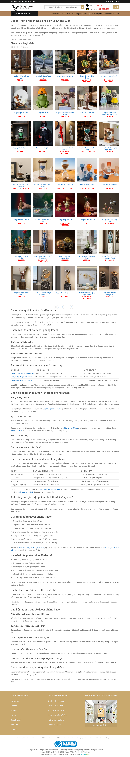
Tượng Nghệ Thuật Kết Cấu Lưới (21, 377)
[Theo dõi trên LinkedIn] (118, 1)
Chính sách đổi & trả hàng (57, 715)
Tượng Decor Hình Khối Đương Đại (109, 294)
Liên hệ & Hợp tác (97, 14)
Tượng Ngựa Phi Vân (21, 113)
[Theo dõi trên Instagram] (108, 1)
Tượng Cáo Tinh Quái (87, 113)
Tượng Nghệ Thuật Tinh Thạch (87, 257)
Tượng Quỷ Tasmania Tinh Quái (65, 114)
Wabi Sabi (14, 725)
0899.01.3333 (102, 5)
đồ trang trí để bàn (71, 428)
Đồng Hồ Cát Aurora (87, 184)
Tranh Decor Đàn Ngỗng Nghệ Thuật (87, 294)
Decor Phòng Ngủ (78, 738)
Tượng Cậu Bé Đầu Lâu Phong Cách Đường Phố (109, 114)
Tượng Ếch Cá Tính (42, 113)
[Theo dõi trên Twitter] (112, 1)
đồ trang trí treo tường (52, 409)
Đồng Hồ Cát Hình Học (109, 184)
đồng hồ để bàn (16, 430)
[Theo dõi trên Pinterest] (116, 1)
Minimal (14, 710)
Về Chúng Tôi (76, 14)
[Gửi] (82, 7)
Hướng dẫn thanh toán (56, 710)
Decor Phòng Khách (106, 738)
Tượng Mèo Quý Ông (43, 148)
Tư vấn (86, 14)
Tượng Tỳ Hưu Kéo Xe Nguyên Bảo (65, 257)
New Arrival (66, 14)
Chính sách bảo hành (112, 14)
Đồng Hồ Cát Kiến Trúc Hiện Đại (20, 185)
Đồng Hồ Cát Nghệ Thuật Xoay (20, 77)
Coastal (14, 729)
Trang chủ (14, 39)
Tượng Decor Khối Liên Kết (65, 293)
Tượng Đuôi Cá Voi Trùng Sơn (42, 77)
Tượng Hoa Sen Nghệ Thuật (87, 77)
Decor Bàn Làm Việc (92, 738)
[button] (116, 7)
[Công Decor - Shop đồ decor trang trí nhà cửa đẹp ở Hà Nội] (26, 7)
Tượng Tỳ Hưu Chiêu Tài (109, 76)
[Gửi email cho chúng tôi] (114, 1)
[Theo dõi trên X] (110, 1)
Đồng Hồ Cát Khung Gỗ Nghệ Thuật (109, 149)
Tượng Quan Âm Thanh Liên (43, 220)
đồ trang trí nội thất (26, 492)
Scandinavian (16, 720)
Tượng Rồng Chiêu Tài (65, 220)
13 (71, 307)
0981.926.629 (103, 9)
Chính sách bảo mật (55, 706)
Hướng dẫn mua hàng (56, 720)
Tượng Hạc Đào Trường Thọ (109, 220)
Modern (14, 706)
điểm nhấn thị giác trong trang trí (31, 547)
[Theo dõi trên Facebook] (106, 1)
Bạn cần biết (31, 738)
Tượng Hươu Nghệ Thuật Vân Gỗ (21, 294)
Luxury (13, 715)
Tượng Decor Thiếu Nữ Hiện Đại (65, 149)
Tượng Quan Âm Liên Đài (20, 220)
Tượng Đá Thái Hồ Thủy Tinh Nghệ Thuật (109, 257)
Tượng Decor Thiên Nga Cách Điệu (43, 294)
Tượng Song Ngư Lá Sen (65, 76)
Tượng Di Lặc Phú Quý (87, 220)
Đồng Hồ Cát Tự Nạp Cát (65, 184)
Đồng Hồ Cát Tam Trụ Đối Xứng (87, 149)
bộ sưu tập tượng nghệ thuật (49, 489)
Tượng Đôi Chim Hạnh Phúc (21, 257)
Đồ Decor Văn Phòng (49, 738)
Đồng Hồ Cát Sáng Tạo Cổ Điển (43, 185)
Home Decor (56, 14)
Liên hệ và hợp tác (54, 725)
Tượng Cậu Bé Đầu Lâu (21, 148)
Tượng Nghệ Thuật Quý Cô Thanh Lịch (43, 257)
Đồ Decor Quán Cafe (64, 738)
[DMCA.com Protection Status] (84, 754)
